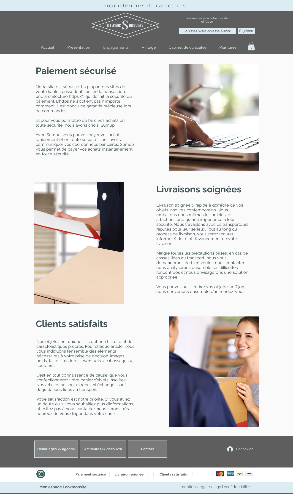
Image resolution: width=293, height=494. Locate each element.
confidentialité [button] (237, 486)
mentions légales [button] (197, 486)
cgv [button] (217, 486)
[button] (251, 46)
